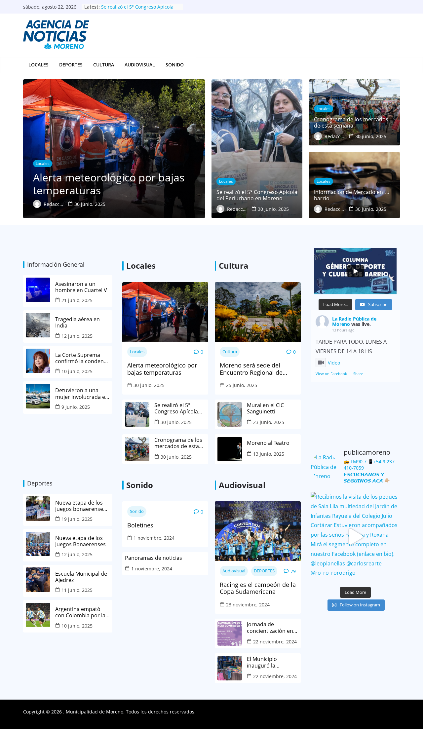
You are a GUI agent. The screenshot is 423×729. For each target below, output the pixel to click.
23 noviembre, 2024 (248, 604)
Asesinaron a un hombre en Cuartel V (81, 287)
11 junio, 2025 (77, 590)
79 (293, 571)
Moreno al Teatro (269, 443)
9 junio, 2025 (75, 407)
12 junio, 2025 (77, 336)
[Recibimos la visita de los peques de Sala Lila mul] (355, 536)
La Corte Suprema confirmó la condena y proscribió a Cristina (82, 358)
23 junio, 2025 (268, 422)
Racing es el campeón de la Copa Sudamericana (258, 588)
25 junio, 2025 (241, 385)
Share (358, 373)
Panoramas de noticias (153, 558)
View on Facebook (331, 373)
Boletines (140, 525)
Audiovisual (140, 64)
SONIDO (175, 64)
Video (334, 363)
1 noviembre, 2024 (154, 538)
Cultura (103, 64)
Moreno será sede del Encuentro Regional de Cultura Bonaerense (251, 369)
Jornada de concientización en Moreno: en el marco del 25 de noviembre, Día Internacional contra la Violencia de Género (272, 627)
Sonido (137, 511)
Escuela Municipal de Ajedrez (81, 577)
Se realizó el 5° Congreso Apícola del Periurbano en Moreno (176, 408)
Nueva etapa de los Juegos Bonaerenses (80, 541)
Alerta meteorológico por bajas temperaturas (162, 369)
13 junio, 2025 (268, 454)
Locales (38, 64)
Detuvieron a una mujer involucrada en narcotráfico (81, 393)
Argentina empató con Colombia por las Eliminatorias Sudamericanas (81, 612)
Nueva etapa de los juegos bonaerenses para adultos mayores (80, 506)
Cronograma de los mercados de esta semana (178, 443)
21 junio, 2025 (77, 300)
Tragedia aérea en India (77, 322)
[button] (187, 64)
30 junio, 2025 (149, 385)
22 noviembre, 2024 (275, 641)
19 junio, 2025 (77, 519)
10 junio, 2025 (77, 371)
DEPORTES (71, 64)
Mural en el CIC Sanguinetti (265, 408)
